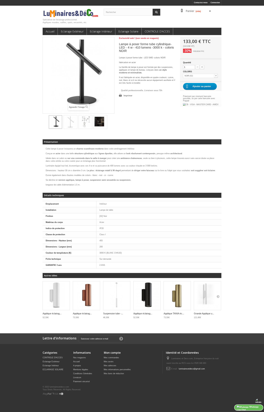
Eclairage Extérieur (72, 31)
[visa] (55, 394)
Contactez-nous (201, 3)
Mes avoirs (109, 361)
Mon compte (112, 352)
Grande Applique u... (204, 313)
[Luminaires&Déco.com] (71, 13)
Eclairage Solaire (128, 31)
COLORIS (188, 71)
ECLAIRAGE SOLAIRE (53, 369)
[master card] (61, 394)
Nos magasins (79, 357)
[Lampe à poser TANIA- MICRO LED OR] (177, 295)
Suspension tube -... (113, 313)
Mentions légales (80, 369)
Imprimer (128, 95)
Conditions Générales (82, 373)
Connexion (215, 3)
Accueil (50, 31)
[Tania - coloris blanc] (116, 295)
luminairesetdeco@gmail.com (192, 369)
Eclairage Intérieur (101, 31)
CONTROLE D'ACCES (157, 31)
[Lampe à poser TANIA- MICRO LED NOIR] (55, 122)
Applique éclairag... (52, 313)
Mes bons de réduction (114, 373)
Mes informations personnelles (117, 369)
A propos (77, 365)
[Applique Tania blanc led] (207, 295)
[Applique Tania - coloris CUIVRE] (86, 295)
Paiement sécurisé (81, 381)
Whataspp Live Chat (247, 408)
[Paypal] (47, 394)
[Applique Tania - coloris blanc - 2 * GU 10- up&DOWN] (56, 295)
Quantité (187, 62)
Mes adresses (110, 365)
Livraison (77, 377)
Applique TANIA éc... (174, 313)
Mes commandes (111, 357)
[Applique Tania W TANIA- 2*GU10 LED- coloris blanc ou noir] (147, 295)
